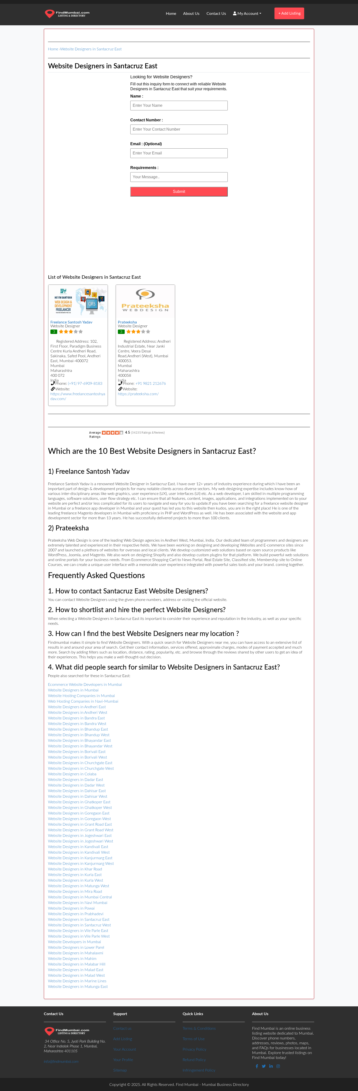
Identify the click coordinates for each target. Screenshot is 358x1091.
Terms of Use (194, 1039)
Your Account (124, 1049)
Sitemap (120, 1070)
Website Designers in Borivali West (77, 757)
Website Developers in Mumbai (74, 942)
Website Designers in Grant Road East (80, 824)
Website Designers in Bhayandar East (79, 740)
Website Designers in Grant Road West (80, 830)
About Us (191, 14)
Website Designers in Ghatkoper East (79, 802)
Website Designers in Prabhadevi (76, 914)
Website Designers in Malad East (75, 970)
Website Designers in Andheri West (77, 713)
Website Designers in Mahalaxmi (75, 953)
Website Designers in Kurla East (75, 875)
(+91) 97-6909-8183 (85, 383)
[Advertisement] (179, 235)
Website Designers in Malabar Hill (76, 964)
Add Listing (289, 13)
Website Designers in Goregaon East (78, 813)
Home (171, 14)
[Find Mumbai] (67, 14)
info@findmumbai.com (61, 1062)
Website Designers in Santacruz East (91, 49)
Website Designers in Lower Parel (76, 947)
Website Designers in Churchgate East (80, 763)
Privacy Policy (194, 1049)
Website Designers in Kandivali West (79, 852)
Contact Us (216, 14)
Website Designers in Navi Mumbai (77, 903)
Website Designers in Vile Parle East (78, 931)
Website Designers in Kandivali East (78, 847)
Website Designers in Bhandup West (78, 735)
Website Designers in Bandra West (77, 724)
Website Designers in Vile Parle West (79, 936)
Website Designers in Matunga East (78, 987)
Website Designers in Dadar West (76, 785)
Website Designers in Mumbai (73, 690)
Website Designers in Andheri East (77, 707)
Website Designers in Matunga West (78, 886)
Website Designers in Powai (71, 908)
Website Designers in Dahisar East (77, 791)
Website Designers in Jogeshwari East (80, 836)
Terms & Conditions (199, 1028)
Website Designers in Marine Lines (77, 981)
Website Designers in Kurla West (75, 880)
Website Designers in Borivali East (76, 752)
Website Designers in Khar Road (75, 869)
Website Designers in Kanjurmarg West (81, 864)
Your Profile (123, 1060)
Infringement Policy (199, 1070)
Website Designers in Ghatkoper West (80, 808)
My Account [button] (247, 14)
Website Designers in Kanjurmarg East (80, 858)
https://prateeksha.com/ (138, 394)
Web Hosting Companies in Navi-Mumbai (83, 701)
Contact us (122, 1028)
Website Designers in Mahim (72, 959)
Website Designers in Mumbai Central (80, 897)
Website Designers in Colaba (72, 774)
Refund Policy (194, 1060)
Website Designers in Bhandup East (78, 729)
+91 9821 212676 (150, 383)
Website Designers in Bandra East (76, 718)
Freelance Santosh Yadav (71, 322)
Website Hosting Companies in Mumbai (81, 696)
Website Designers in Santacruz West (79, 925)
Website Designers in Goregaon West (79, 819)
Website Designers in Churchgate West (81, 768)
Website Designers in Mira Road (75, 892)
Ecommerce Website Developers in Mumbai (85, 685)
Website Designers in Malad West (76, 975)
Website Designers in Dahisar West (77, 796)
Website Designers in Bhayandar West (80, 746)
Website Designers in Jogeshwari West (80, 841)
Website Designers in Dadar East (75, 780)
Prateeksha (127, 322)
